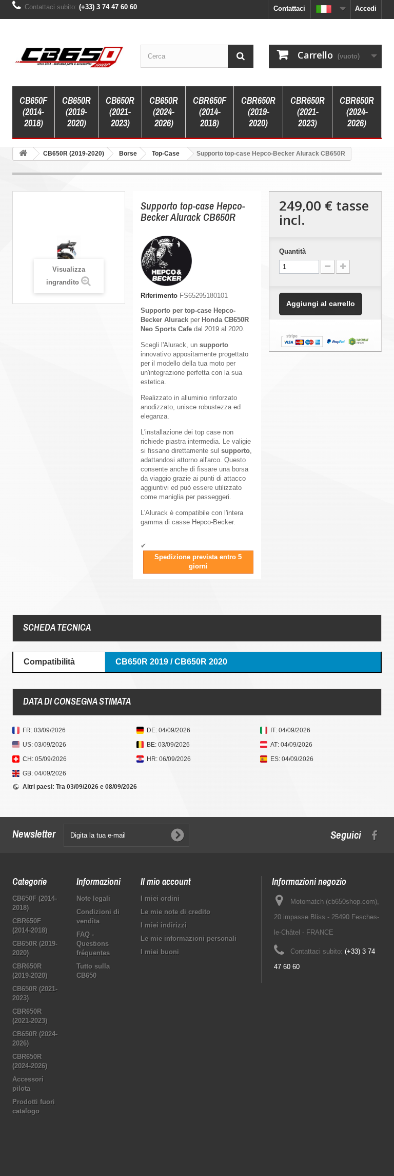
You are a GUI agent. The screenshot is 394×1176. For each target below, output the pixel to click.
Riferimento (159, 295)
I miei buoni (160, 952)
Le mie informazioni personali (189, 938)
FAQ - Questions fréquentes (93, 944)
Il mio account (166, 881)
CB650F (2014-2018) (33, 111)
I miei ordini (160, 898)
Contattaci (289, 8)
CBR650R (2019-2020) (258, 111)
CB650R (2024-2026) (163, 111)
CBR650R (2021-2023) (307, 111)
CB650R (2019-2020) (76, 111)
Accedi (366, 8)
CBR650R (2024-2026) (357, 111)
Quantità (292, 251)
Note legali (93, 898)
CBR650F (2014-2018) (209, 111)
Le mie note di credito (175, 912)
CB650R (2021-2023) (120, 111)
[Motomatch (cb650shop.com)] (68, 56)
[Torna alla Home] (23, 153)
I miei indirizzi (164, 925)
